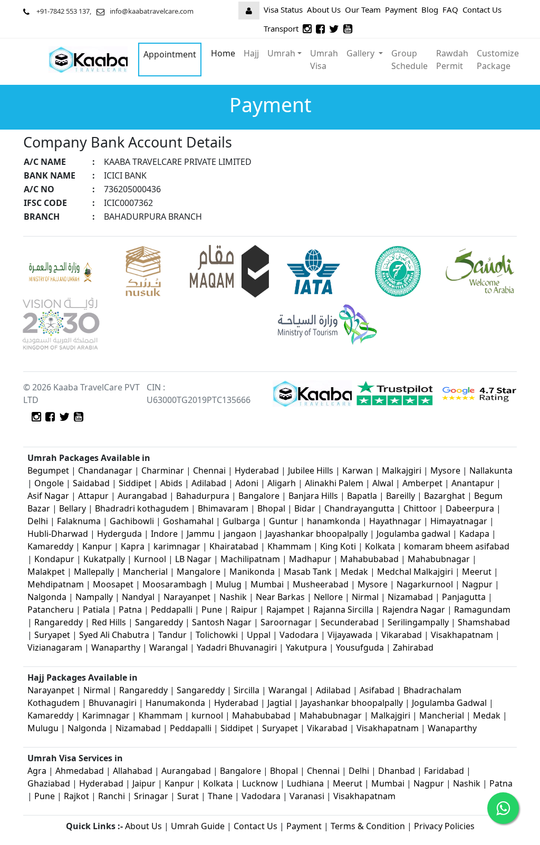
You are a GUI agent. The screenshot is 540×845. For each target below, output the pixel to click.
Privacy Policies (444, 826)
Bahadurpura (204, 496)
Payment (401, 9)
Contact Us (482, 9)
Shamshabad (484, 622)
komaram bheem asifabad (456, 546)
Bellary (72, 508)
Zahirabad (413, 647)
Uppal (259, 635)
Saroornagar (286, 622)
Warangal (168, 647)
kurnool (207, 715)
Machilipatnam (251, 559)
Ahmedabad (79, 771)
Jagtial (279, 703)
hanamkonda (333, 521)
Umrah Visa (324, 59)
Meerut (478, 571)
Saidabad (92, 483)
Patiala (96, 609)
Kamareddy (51, 546)
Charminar (162, 470)
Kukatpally (105, 559)
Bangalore (258, 496)
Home (223, 53)
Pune (212, 609)
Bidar (304, 508)
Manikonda (252, 571)
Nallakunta (491, 470)
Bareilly (401, 496)
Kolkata (380, 546)
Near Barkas (281, 597)
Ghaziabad (48, 783)
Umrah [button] (281, 53)
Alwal (382, 483)
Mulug (229, 584)
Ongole (49, 483)
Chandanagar (105, 470)
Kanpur (97, 546)
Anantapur (472, 483)
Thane (220, 796)
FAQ (450, 9)
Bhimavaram (223, 508)
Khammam (289, 546)
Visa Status (283, 9)
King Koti (339, 546)
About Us (324, 9)
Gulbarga (241, 521)
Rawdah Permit (452, 59)
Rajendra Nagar (413, 609)
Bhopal (272, 508)
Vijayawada (349, 635)
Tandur (172, 635)
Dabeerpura (471, 508)
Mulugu (43, 728)
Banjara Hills (313, 496)
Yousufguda (360, 647)
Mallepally (94, 571)
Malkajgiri (401, 470)
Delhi (38, 521)
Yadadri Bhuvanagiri (237, 647)
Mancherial (145, 571)
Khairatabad (235, 546)
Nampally (94, 597)
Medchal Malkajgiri (415, 571)
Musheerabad (321, 584)
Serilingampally (418, 622)
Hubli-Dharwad (57, 533)
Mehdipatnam (55, 584)
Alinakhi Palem (334, 483)
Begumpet (48, 470)
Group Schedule (409, 59)
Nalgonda (46, 597)
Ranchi (111, 796)
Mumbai (267, 584)
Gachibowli (132, 521)
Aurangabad (142, 496)
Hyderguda (120, 533)
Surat (188, 796)
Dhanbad (396, 771)
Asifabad (377, 690)
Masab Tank (308, 571)
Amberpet (422, 483)
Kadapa (475, 533)
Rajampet (286, 609)
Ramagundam (482, 609)
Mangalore (198, 571)
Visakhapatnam (462, 635)
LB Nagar (193, 559)
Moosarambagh (174, 584)
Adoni (246, 483)
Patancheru (50, 609)
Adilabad (209, 483)
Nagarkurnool (425, 584)
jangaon (241, 533)
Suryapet (52, 635)
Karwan (357, 470)
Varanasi (307, 796)
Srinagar (151, 796)
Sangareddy (159, 622)
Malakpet (47, 571)
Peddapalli (171, 609)
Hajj (251, 53)
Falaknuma (79, 521)
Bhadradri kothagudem (142, 508)
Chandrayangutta (359, 508)
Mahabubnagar (439, 559)
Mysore (445, 470)
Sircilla (246, 690)
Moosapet (113, 584)
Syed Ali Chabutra (114, 635)
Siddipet (135, 483)
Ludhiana (305, 783)
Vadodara (299, 635)
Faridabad (444, 771)
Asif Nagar (48, 496)
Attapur (93, 496)
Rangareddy (58, 622)
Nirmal (365, 597)
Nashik (233, 597)
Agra (36, 771)
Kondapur (55, 559)
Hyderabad (257, 470)
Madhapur (310, 559)
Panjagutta (464, 597)
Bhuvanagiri (114, 703)
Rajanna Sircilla (343, 609)
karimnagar (176, 546)
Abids (171, 483)
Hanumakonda (175, 703)
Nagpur (478, 584)
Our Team (363, 9)
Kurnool (150, 559)
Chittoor (420, 508)
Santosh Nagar (222, 622)
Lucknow (260, 783)
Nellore (328, 597)
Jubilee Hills (310, 470)
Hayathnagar (395, 521)
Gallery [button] (361, 53)
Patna (130, 609)
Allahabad (132, 771)
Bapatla (362, 496)
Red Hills (109, 622)
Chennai (209, 470)
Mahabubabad (369, 559)
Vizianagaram (54, 647)
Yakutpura (307, 647)
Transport (281, 28)
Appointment (169, 54)
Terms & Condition (368, 826)
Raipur (244, 609)
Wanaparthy (115, 647)
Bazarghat (445, 496)
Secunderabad (350, 622)
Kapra (132, 546)
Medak (354, 571)
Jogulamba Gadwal (450, 703)
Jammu (202, 533)
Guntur (283, 521)
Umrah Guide (198, 826)
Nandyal (138, 597)
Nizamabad (410, 597)
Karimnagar (106, 715)
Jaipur (144, 783)
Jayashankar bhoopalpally (316, 533)
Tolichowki (217, 635)
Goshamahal (188, 521)
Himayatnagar (459, 521)
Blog (429, 9)
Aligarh (281, 483)
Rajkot (76, 796)
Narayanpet (186, 597)
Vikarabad (401, 635)
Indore (165, 533)
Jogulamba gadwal (413, 533)
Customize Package (498, 59)
